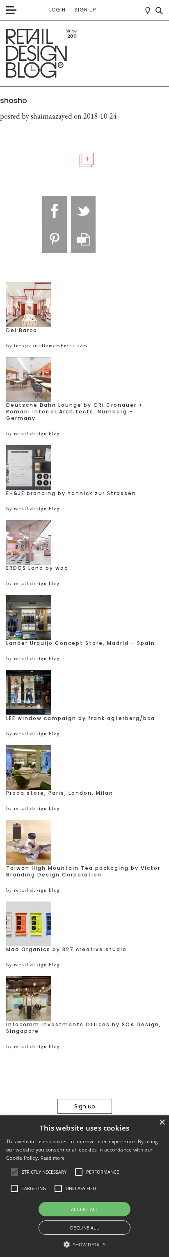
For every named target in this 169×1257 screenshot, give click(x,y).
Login (57, 9)
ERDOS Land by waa (37, 568)
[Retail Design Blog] (84, 54)
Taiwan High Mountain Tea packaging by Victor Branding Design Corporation (83, 871)
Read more (53, 1158)
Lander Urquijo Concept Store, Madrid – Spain (80, 643)
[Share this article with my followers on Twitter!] (83, 210)
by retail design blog (33, 433)
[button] (14, 1172)
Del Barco (21, 330)
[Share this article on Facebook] (54, 210)
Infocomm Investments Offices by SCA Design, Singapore (83, 1028)
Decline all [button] (84, 1228)
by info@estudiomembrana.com (47, 345)
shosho (13, 100)
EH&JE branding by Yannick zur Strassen (71, 493)
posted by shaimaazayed (36, 116)
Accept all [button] (84, 1209)
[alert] (84, 1186)
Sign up (85, 9)
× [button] (162, 1122)
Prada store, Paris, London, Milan (59, 793)
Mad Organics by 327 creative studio (66, 949)
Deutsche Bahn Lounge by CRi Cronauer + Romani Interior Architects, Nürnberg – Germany (74, 412)
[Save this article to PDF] (83, 239)
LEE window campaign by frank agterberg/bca (80, 718)
